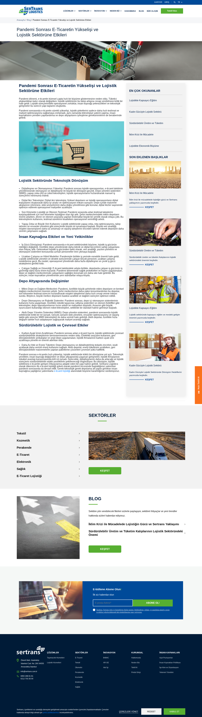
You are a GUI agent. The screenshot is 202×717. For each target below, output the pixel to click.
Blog (29, 20)
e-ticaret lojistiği (62, 371)
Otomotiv (78, 667)
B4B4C (106, 658)
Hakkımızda (136, 658)
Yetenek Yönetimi (166, 672)
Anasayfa (21, 20)
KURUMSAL (137, 652)
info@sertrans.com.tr (28, 671)
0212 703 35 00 (27, 679)
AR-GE (106, 663)
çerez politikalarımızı (51, 713)
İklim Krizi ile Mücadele (141, 134)
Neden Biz (135, 663)
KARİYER (158, 2)
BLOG (141, 11)
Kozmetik (23, 440)
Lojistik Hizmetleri (54, 663)
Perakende (24, 447)
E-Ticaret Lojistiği (29, 476)
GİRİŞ (166, 2)
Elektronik (24, 461)
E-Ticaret (23, 454)
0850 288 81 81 (27, 676)
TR (179, 2)
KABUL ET (174, 711)
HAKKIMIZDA (130, 11)
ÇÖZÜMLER (68, 11)
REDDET (151, 711)
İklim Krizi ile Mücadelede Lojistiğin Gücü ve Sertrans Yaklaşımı (134, 524)
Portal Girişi (136, 672)
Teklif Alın (172, 11)
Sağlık (21, 469)
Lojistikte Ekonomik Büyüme (144, 146)
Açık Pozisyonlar (166, 658)
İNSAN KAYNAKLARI (169, 652)
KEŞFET (149, 207)
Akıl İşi (105, 667)
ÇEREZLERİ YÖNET (128, 711)
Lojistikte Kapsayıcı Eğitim (143, 100)
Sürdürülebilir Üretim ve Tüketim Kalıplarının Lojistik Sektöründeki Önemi (136, 533)
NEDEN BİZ (115, 11)
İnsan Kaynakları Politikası (170, 663)
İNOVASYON (99, 11)
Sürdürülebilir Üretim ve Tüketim (146, 123)
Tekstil (21, 433)
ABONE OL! (152, 603)
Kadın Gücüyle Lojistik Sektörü (145, 112)
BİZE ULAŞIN (152, 11)
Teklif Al (134, 667)
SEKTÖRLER (84, 11)
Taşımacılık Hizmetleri (55, 658)
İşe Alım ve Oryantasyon (169, 667)
